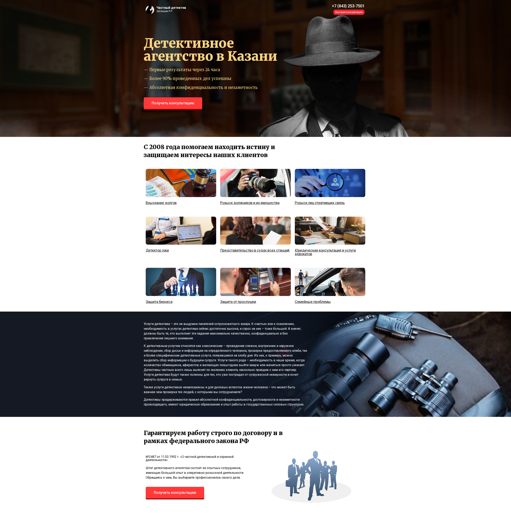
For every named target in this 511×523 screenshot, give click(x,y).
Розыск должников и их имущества (249, 203)
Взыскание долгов (161, 203)
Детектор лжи (157, 250)
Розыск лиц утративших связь (320, 203)
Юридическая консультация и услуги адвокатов (325, 252)
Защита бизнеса (159, 302)
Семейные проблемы (313, 302)
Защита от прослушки (238, 302)
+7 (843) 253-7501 (348, 6)
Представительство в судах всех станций (254, 250)
